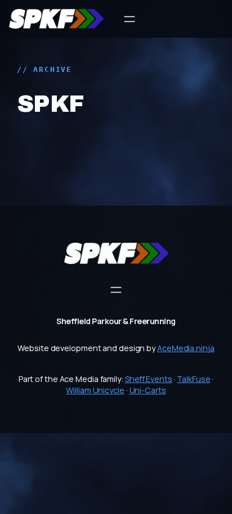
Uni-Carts (148, 390)
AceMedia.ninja (186, 348)
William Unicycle (95, 390)
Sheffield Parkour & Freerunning (116, 321)
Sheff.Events (148, 379)
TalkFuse (193, 379)
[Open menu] (129, 19)
